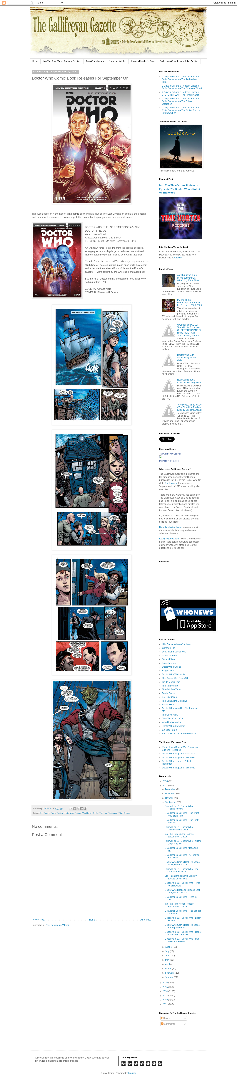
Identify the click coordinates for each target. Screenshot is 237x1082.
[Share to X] (78, 808)
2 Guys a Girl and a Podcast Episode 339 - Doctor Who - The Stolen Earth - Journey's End (181, 110)
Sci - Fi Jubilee (169, 697)
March (168, 968)
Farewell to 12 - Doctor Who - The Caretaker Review (181, 870)
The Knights (171, 483)
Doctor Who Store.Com (173, 726)
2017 (165, 785)
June (168, 955)
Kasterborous (169, 663)
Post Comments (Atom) (57, 925)
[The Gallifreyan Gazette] (160, 457)
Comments (169, 1024)
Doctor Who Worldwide (173, 674)
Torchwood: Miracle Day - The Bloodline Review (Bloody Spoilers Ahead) (189, 407)
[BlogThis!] (74, 808)
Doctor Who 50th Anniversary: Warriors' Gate (188, 358)
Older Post (145, 919)
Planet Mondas (169, 655)
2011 (165, 1004)
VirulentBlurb (168, 704)
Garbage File (168, 648)
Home (35, 61)
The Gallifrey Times (171, 689)
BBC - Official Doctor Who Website (179, 733)
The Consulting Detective (174, 701)
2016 (165, 982)
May (167, 960)
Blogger (132, 1073)
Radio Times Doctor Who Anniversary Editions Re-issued (181, 748)
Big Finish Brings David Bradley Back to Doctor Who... (181, 877)
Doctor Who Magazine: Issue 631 (178, 767)
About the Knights (117, 61)
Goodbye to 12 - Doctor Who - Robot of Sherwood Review (183, 933)
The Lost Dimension (108, 813)
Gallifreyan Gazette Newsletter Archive (179, 61)
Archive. (178, 257)
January (169, 977)
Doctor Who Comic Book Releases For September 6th (182, 926)
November (170, 793)
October (169, 798)
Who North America (171, 722)
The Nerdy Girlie (170, 685)
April (167, 964)
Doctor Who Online (171, 667)
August (169, 947)
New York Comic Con (172, 718)
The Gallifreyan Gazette (170, 454)
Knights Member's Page (143, 61)
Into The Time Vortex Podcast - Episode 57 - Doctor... (180, 835)
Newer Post (38, 919)
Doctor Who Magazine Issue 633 (178, 753)
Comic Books (57, 813)
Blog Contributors (95, 61)
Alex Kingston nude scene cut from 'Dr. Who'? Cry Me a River (188, 278)
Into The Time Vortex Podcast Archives (62, 61)
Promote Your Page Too (170, 461)
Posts (166, 1018)
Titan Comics (124, 813)
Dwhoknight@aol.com (170, 527)
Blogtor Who (168, 670)
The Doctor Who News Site (175, 678)
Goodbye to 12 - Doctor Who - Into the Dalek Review (182, 940)
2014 (165, 991)
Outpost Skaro (169, 659)
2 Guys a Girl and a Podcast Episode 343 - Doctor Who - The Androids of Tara (180, 79)
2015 (165, 987)
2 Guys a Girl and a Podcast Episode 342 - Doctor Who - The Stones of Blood (182, 87)
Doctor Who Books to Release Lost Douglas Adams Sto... (182, 891)
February (170, 973)
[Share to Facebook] (82, 808)
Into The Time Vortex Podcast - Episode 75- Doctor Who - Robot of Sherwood (179, 189)
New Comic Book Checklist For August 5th (189, 381)
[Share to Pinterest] (85, 808)
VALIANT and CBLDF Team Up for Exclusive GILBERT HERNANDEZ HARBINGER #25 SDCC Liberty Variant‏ (189, 330)
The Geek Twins (170, 715)
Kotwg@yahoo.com (169, 538)
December (170, 789)
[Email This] (71, 808)
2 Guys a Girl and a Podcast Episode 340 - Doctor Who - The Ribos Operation (180, 101)
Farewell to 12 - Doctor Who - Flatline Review (179, 807)
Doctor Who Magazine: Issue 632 (178, 757)
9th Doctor (45, 813)
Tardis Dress (168, 693)
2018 (165, 781)
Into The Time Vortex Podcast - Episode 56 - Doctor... (180, 905)
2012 (165, 1000)
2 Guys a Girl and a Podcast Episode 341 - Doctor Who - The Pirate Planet (180, 93)
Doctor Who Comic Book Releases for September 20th (182, 863)
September (171, 802)
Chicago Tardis (169, 730)
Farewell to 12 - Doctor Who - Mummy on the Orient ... (179, 828)
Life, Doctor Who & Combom (176, 644)
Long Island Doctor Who (174, 651)
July (167, 951)
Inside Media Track (171, 682)
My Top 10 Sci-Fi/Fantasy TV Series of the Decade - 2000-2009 (189, 303)
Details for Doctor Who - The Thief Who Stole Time (182, 814)
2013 (165, 995)
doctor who (69, 813)
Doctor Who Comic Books (86, 813)
